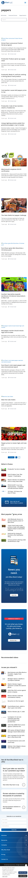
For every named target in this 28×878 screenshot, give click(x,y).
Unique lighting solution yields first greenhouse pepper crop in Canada (12, 124)
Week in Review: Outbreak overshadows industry (15, 696)
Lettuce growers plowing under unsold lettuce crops (17, 540)
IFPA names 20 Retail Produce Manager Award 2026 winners (16, 731)
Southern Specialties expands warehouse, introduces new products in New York (13, 296)
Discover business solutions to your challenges (11, 807)
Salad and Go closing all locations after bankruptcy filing (15, 535)
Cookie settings (23, 875)
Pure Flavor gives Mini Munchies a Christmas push (12, 249)
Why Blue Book (5, 850)
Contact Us (4, 859)
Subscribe (14, 595)
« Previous (11, 457)
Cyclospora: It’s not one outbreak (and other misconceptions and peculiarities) (14, 719)
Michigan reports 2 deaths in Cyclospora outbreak (16, 679)
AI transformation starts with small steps (16, 741)
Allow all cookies (22, 872)
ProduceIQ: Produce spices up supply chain (13, 60)
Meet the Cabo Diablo (8, 400)
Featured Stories (13, 15)
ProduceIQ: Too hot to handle (16, 469)
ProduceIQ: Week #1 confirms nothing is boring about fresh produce (13, 75)
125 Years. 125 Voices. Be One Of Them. (15, 492)
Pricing (3, 854)
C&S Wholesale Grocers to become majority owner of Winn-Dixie (15, 520)
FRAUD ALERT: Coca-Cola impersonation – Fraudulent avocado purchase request (16, 486)
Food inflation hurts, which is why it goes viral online (16, 707)
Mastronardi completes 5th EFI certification (11, 170)
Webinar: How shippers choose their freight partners (16, 746)
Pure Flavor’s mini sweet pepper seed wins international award (13, 366)
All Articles (3, 15)
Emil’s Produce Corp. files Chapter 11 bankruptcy (15, 475)
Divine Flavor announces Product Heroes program (12, 44)
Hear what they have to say (11, 785)
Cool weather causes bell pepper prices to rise (14, 91)
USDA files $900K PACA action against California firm (16, 725)
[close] (26, 865)
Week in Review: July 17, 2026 (16, 711)
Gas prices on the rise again (16, 701)
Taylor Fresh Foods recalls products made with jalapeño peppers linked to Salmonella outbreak (16, 528)
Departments (22, 15)
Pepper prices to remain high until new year (14, 444)
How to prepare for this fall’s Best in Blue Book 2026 (16, 736)
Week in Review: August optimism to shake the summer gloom (17, 685)
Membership (13, 640)
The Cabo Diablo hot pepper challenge (13, 215)
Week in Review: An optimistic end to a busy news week (16, 480)
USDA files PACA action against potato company (17, 691)
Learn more (4, 876)
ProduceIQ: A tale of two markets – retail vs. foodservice (12, 107)
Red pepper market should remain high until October (12, 331)
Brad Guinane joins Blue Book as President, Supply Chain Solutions (17, 674)
